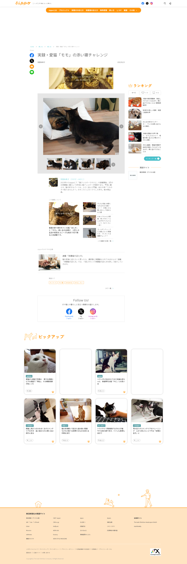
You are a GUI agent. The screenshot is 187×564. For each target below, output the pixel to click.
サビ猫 (61, 282)
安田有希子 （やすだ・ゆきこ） (72, 179)
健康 (125, 10)
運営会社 (28, 552)
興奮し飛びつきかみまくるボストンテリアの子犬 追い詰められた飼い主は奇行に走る (39, 430)
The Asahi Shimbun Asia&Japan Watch (145, 522)
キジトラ (53, 282)
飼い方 (111, 10)
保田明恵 (29, 376)
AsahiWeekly (137, 526)
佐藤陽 (100, 376)
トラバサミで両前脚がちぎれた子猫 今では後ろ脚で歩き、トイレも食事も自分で (111, 430)
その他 (132, 10)
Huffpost (55, 526)
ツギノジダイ (111, 526)
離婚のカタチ (30, 539)
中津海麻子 (30, 426)
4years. (109, 518)
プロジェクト (64, 10)
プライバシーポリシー (67, 549)
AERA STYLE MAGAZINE (60, 539)
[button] (45, 165)
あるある (69, 282)
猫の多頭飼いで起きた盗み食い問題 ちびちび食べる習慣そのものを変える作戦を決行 (75, 430)
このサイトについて (32, 549)
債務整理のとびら (85, 534)
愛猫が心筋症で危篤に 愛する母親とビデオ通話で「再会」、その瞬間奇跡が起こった (39, 381)
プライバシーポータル (105, 549)
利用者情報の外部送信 (82, 549)
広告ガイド (37, 552)
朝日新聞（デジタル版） (33, 518)
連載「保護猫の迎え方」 (73, 255)
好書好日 (82, 526)
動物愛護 (103, 10)
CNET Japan (56, 518)
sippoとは (53, 10)
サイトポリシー (54, 549)
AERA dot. (56, 530)
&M (27, 522)
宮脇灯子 (64, 426)
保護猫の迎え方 (92, 10)
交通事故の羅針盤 (112, 530)
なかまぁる (83, 530)
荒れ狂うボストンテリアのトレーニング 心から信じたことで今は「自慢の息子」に (147, 430)
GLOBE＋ (83, 522)
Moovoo (28, 530)
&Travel (37, 522)
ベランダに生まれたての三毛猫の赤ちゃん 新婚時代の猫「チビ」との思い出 (111, 381)
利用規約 (94, 549)
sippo (82, 518)
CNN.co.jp (56, 522)
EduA (27, 526)
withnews (29, 534)
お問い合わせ (46, 552)
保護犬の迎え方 (78, 10)
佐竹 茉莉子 (101, 426)
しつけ (119, 10)
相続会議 (109, 522)
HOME (32, 47)
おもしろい (79, 282)
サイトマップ (44, 549)
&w (31, 522)
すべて (134, 93)
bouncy (55, 534)
